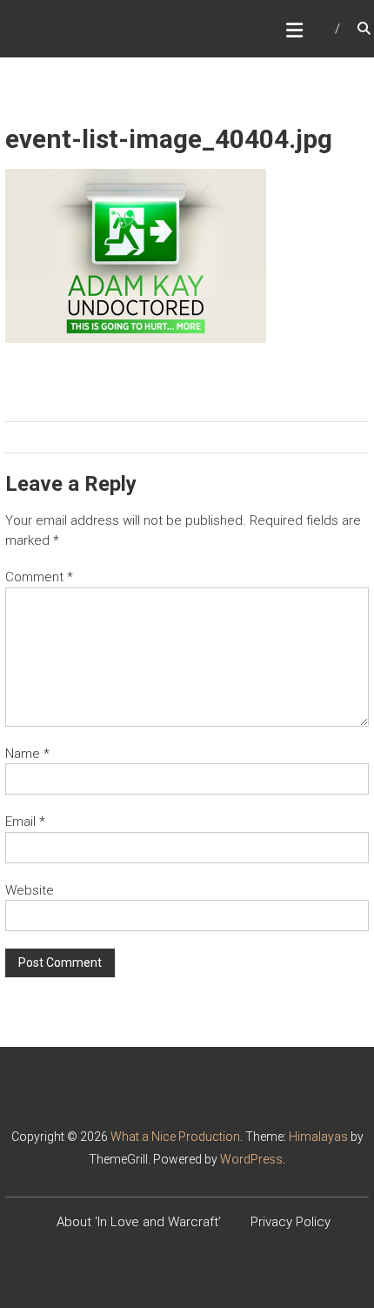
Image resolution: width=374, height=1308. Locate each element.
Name (27, 753)
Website (29, 890)
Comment (39, 577)
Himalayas (318, 1137)
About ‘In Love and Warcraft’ (139, 1222)
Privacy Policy (290, 1222)
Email (25, 821)
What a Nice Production (175, 1137)
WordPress (251, 1159)
